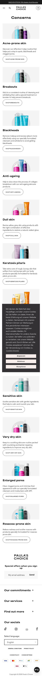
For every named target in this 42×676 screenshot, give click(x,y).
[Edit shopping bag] (38, 8)
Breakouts (10, 86)
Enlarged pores (13, 480)
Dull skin (9, 219)
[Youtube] (27, 629)
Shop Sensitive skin (14, 409)
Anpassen (21, 356)
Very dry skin (12, 437)
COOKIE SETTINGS (27, 655)
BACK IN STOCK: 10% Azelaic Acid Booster (22, 2)
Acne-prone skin (14, 43)
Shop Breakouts (12, 103)
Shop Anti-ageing (13, 192)
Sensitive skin (12, 396)
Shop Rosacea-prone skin (16, 540)
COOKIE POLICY (14, 655)
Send (31, 575)
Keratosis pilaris (14, 263)
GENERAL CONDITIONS (15, 648)
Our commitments (17, 590)
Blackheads (11, 130)
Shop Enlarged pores (15, 496)
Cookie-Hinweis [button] (12, 350)
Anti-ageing (11, 176)
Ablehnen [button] (21, 361)
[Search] (9, 8)
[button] (37, 670)
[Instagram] (16, 629)
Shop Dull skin (12, 235)
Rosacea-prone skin (17, 524)
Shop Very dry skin (13, 453)
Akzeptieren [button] (21, 367)
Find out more (14, 611)
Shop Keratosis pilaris (15, 281)
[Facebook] (37, 628)
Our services (13, 601)
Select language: (12, 636)
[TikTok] (5, 628)
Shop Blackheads (13, 148)
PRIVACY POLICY (29, 648)
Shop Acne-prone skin (15, 59)
